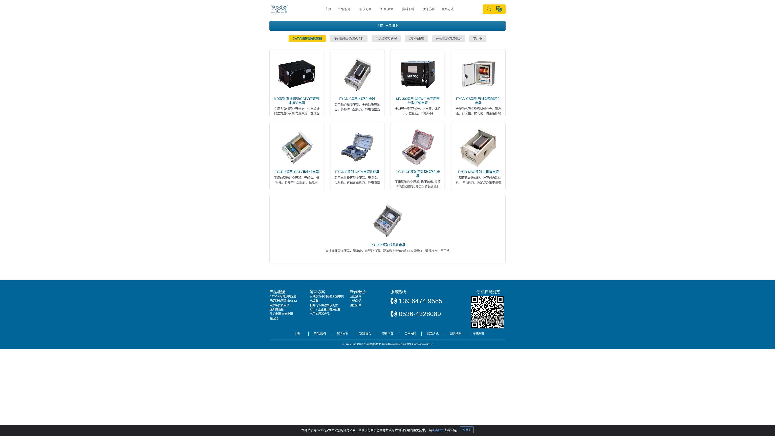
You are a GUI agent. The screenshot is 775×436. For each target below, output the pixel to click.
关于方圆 (429, 9)
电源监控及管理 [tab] (386, 38)
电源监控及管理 (279, 305)
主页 (328, 9)
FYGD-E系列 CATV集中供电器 (296, 172)
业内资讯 (355, 300)
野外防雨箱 (276, 309)
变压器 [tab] (477, 38)
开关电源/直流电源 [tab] (448, 38)
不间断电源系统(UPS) (283, 300)
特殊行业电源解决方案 (324, 305)
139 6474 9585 (419, 301)
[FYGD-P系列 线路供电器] (387, 220)
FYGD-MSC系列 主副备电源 (478, 172)
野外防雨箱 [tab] (416, 38)
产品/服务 (344, 9)
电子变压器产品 (320, 313)
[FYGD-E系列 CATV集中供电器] (296, 147)
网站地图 (455, 333)
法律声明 (478, 333)
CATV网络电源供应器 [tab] (307, 38)
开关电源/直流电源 (281, 313)
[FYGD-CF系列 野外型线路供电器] (417, 147)
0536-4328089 (419, 314)
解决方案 (365, 9)
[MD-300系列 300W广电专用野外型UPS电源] (417, 74)
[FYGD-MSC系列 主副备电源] (478, 147)
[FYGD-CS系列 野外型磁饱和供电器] (478, 74)
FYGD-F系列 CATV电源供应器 (357, 172)
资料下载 (408, 9)
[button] (489, 9)
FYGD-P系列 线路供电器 (387, 245)
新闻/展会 (386, 9)
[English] (499, 9)
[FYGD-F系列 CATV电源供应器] (357, 147)
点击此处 (438, 430)
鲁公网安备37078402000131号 (417, 344)
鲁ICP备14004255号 (392, 344)
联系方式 (448, 9)
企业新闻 (355, 296)
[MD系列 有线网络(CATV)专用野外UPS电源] (296, 74)
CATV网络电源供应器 (282, 296)
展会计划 (355, 305)
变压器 (273, 318)
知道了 (467, 429)
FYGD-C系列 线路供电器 (357, 99)
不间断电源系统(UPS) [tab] (348, 38)
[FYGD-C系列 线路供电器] (357, 74)
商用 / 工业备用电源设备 (325, 309)
